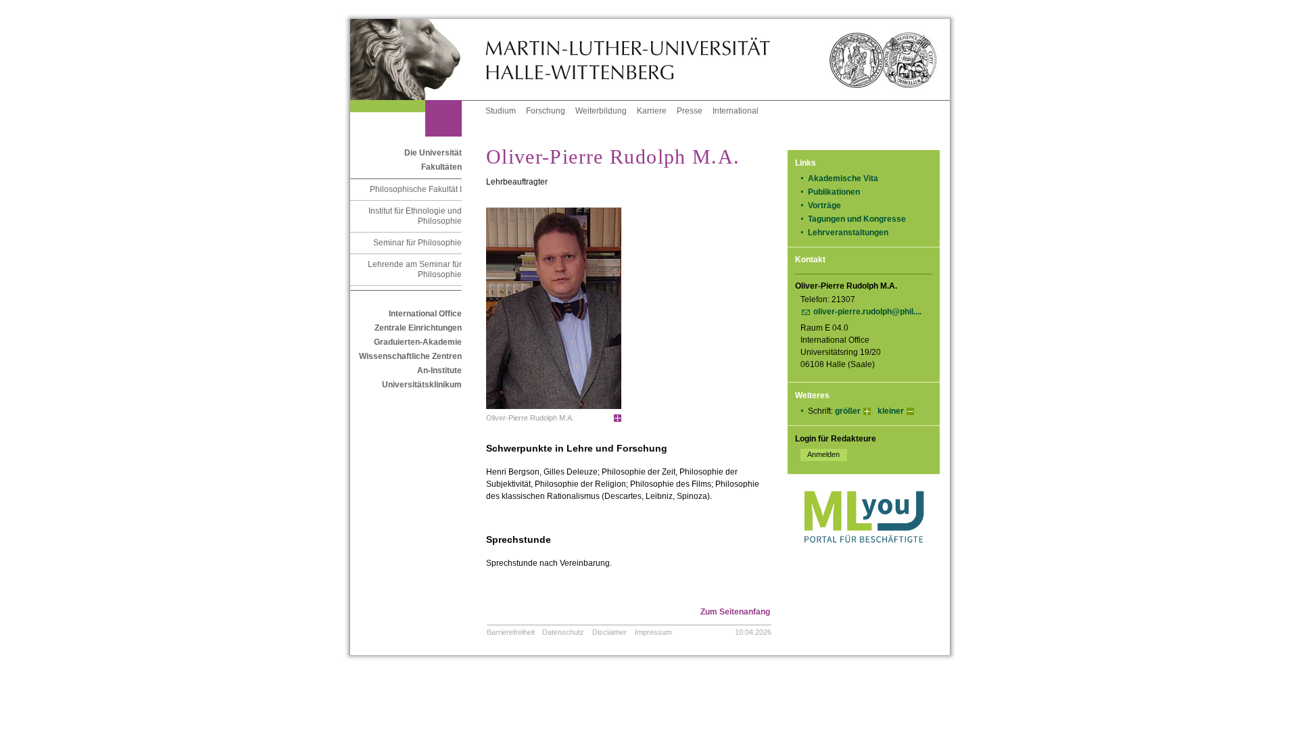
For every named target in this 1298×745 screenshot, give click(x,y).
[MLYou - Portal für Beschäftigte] (864, 556)
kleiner (891, 411)
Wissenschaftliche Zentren (410, 356)
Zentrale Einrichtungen (418, 328)
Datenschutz (563, 632)
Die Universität (433, 153)
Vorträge (824, 205)
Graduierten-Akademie (418, 342)
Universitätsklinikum (422, 384)
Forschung (545, 111)
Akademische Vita (843, 178)
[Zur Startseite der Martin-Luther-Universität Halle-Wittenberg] (417, 59)
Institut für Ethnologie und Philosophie (415, 216)
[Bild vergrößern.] (617, 418)
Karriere (652, 111)
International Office (425, 313)
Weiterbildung (601, 111)
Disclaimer (609, 632)
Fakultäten (441, 167)
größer (848, 411)
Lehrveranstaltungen (848, 232)
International (736, 111)
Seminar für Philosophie (417, 242)
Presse (689, 111)
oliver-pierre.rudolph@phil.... (867, 311)
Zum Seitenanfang (735, 612)
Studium (500, 111)
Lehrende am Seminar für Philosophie (415, 269)
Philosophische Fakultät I (416, 189)
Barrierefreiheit (511, 632)
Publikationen (834, 192)
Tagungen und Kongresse (857, 219)
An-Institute (439, 370)
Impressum (653, 632)
